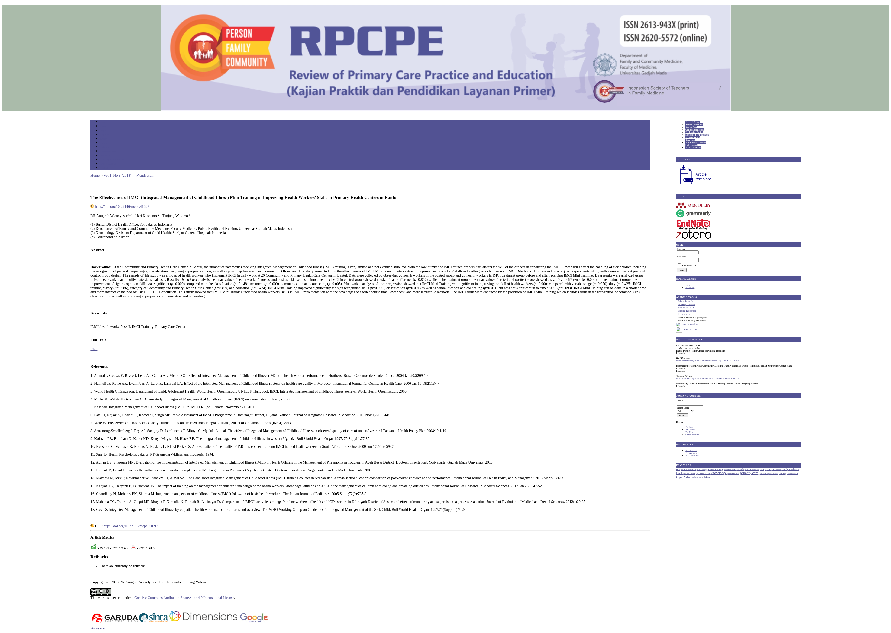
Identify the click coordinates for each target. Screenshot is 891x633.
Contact (104, 168)
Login (103, 130)
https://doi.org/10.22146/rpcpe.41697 (122, 206)
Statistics (105, 155)
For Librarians (692, 455)
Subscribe (689, 287)
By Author (690, 429)
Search (103, 138)
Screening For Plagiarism (697, 135)
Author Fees (691, 127)
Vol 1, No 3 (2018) (117, 175)
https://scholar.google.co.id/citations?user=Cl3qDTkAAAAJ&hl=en (707, 360)
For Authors (691, 453)
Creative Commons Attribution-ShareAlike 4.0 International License (184, 598)
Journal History (108, 164)
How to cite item (686, 307)
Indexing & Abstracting (112, 159)
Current (104, 143)
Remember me (689, 265)
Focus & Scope (692, 122)
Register (104, 134)
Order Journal (691, 145)
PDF (93, 349)
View (687, 285)
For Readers (691, 450)
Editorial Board (692, 137)
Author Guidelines (694, 124)
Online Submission (694, 129)
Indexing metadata (686, 304)
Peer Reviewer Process (695, 142)
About (103, 126)
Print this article (685, 301)
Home (103, 122)
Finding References (687, 311)
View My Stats (97, 628)
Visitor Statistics (693, 147)
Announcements (108, 151)
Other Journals (692, 434)
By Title (689, 432)
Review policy (684, 314)
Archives (104, 147)
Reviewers (690, 140)
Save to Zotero (690, 329)
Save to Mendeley (690, 324)
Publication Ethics (694, 132)
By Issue (689, 427)
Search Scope (683, 407)
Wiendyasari (144, 175)
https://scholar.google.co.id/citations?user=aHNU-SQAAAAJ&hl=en (708, 378)
